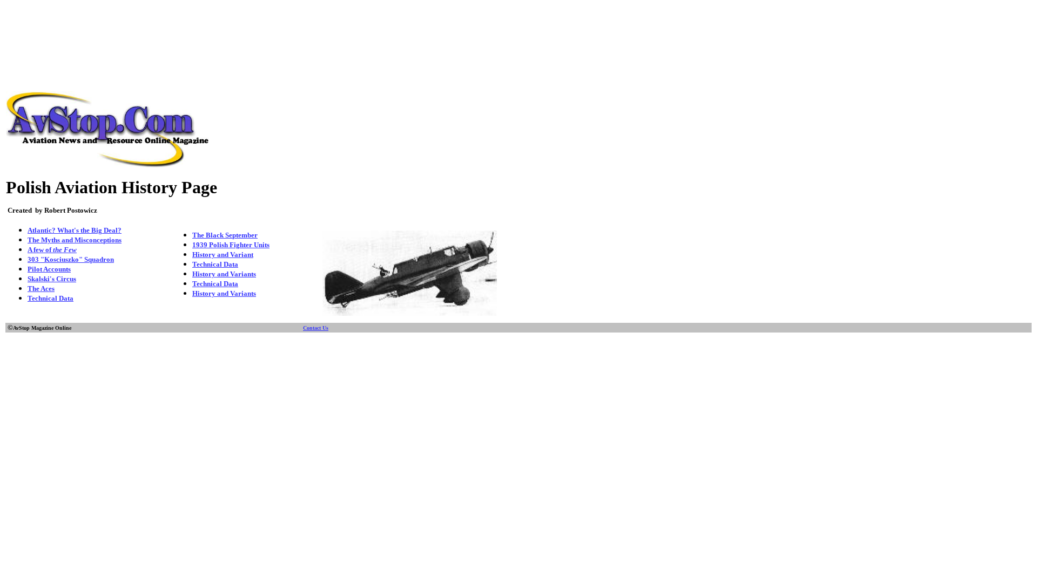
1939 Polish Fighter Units (231, 245)
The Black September (225, 235)
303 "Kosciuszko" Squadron (71, 259)
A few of (52, 250)
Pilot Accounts (49, 269)
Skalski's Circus (52, 279)
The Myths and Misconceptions (75, 240)
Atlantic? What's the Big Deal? (75, 230)
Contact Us (315, 328)
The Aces (41, 288)
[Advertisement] (518, 28)
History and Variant (222, 254)
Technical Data (50, 298)
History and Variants (224, 274)
